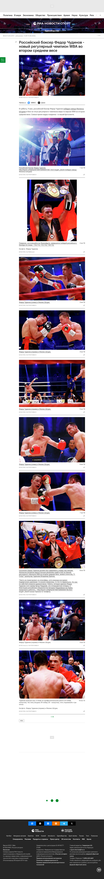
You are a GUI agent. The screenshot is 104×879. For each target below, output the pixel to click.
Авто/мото (51, 836)
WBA (21, 720)
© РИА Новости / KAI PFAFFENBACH (29, 97)
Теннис (81, 836)
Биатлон (31, 836)
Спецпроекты (18, 839)
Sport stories (73, 836)
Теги (87, 836)
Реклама (28, 839)
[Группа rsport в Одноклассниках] (56, 823)
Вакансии (6, 849)
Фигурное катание (19, 836)
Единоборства (62, 836)
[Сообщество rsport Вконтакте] (48, 823)
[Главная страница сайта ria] (45, 23)
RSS (83, 839)
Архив (89, 839)
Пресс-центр (54, 839)
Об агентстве (66, 839)
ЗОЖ (37, 836)
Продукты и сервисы (40, 839)
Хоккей (43, 836)
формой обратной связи (78, 864)
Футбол (8, 836)
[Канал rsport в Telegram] (64, 823)
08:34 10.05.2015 (8, 36)
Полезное (94, 836)
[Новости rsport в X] (72, 823)
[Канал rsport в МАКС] (32, 823)
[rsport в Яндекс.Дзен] (40, 823)
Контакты (76, 839)
